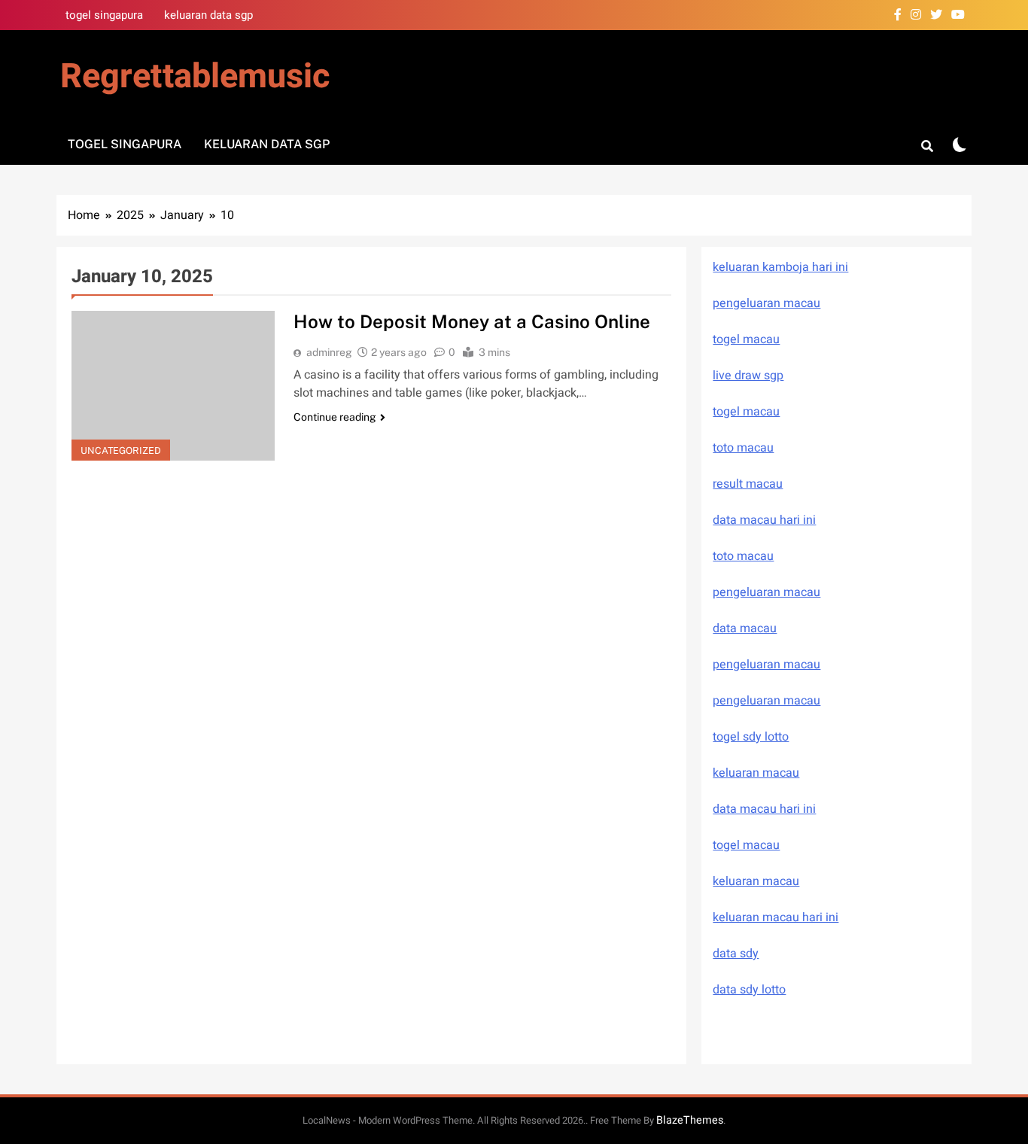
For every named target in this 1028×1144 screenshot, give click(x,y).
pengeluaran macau (766, 665)
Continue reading (334, 417)
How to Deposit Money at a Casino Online (471, 321)
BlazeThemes (689, 1120)
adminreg (329, 352)
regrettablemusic (195, 77)
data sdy (736, 954)
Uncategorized (121, 450)
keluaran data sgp (208, 15)
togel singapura (104, 15)
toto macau (743, 448)
